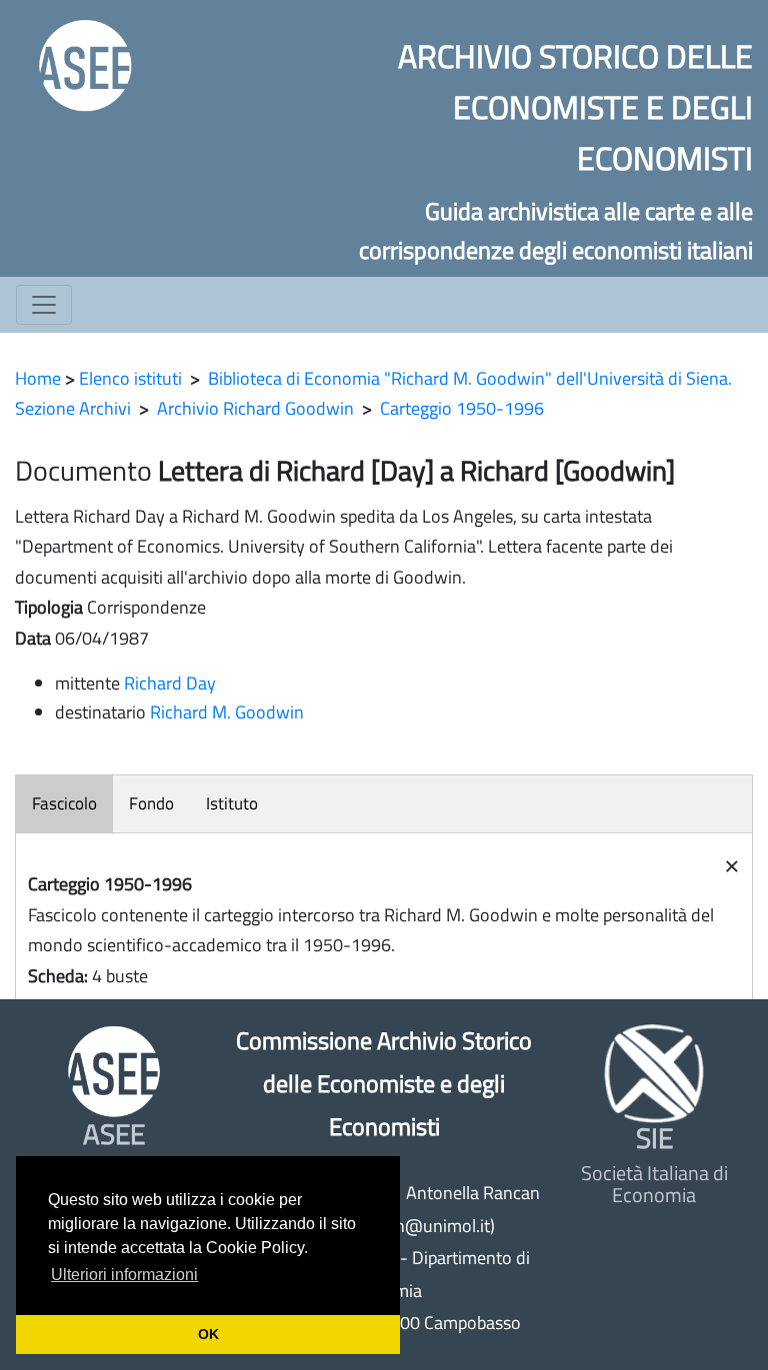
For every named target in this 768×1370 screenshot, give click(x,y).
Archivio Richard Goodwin (255, 408)
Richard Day (170, 683)
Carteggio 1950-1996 (462, 408)
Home (38, 378)
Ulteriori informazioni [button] (124, 1274)
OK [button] (208, 1334)
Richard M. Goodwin (227, 711)
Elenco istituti (130, 378)
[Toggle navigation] (44, 305)
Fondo (151, 803)
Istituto (232, 803)
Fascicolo (64, 803)
